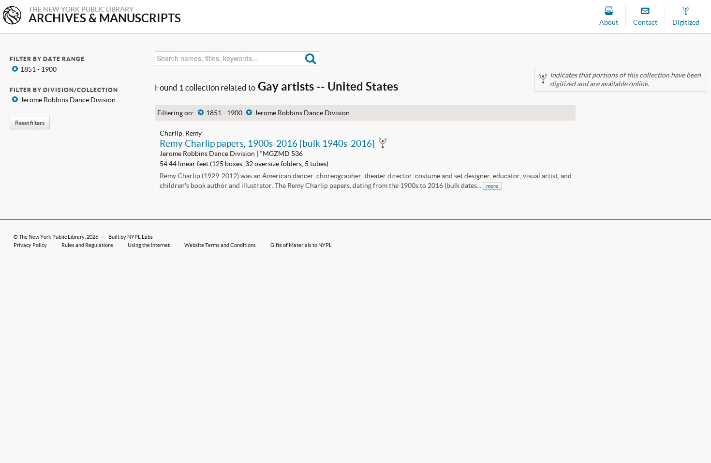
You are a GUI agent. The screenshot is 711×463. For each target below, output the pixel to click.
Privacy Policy (30, 245)
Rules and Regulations (87, 245)
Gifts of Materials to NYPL (301, 245)
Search (310, 58)
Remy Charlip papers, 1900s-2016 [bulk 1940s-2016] (267, 143)
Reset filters (29, 123)
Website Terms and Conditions (220, 245)
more (492, 186)
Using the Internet (149, 245)
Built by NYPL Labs (130, 237)
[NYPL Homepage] (12, 16)
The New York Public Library (52, 237)
